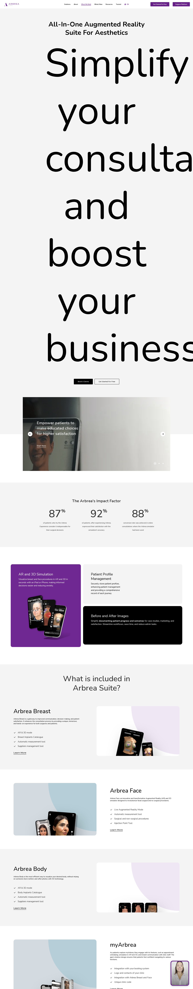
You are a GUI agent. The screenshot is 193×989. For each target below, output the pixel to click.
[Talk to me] (180, 973)
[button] (83, 381)
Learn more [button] (20, 752)
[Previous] (30, 434)
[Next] (163, 434)
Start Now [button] (41, 446)
